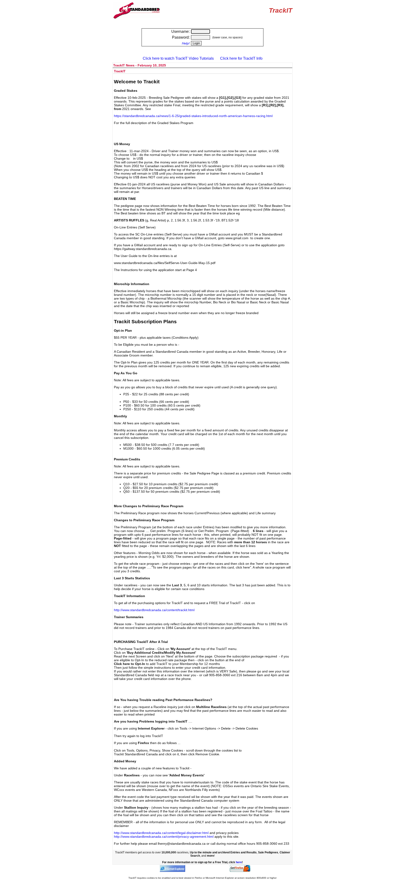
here (239, 862)
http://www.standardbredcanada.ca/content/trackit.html (154, 610)
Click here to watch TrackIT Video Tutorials (178, 58)
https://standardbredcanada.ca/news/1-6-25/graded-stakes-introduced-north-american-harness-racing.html (193, 116)
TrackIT (280, 10)
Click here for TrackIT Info (241, 58)
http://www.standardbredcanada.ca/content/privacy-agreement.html (164, 836)
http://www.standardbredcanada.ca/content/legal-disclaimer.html (161, 833)
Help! (186, 43)
